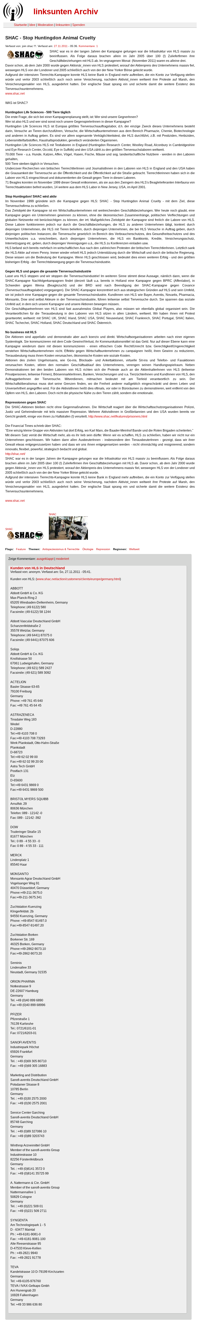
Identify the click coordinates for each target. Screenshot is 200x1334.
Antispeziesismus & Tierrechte (60, 549)
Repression (103, 549)
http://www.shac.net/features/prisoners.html (117, 416)
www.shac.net (15, 93)
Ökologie (87, 549)
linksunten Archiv (65, 11)
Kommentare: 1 (88, 46)
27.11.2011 (61, 46)
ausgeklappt (45, 558)
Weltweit (134, 549)
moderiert (62, 558)
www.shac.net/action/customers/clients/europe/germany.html (78, 579)
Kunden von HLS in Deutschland (37, 568)
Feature (21, 549)
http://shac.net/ (15, 454)
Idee (32, 25)
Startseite (20, 25)
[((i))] (12, 19)
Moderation (45, 25)
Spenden (78, 25)
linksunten (63, 25)
